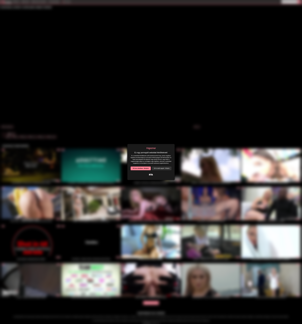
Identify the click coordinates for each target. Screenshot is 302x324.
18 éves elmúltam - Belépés (141, 168)
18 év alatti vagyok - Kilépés (161, 168)
